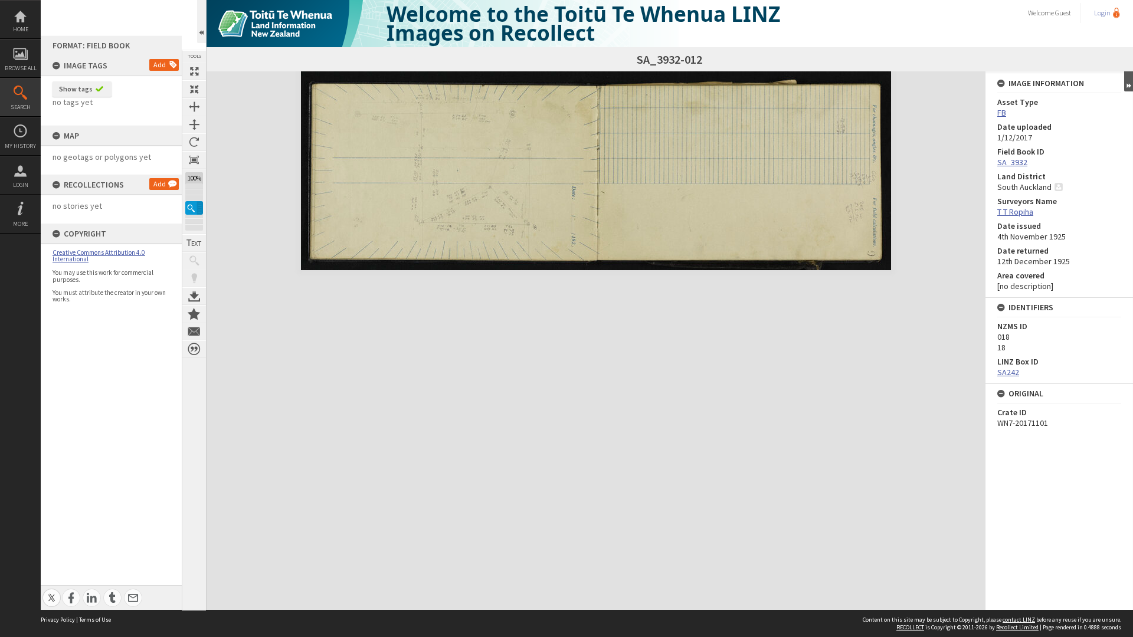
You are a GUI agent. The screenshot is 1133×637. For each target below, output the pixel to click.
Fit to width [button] (194, 107)
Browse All (21, 68)
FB (1001, 112)
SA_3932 (1012, 162)
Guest (1063, 12)
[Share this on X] (51, 591)
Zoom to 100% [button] (194, 160)
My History (20, 146)
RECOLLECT (910, 627)
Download (194, 296)
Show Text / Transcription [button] (194, 243)
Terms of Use (95, 619)
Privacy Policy (58, 619)
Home (20, 29)
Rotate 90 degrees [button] (194, 142)
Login (20, 185)
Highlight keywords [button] (194, 278)
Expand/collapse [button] (1128, 81)
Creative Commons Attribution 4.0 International (99, 255)
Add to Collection (194, 314)
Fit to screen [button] (194, 89)
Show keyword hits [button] (194, 261)
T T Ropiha (1015, 211)
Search (21, 107)
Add (159, 64)
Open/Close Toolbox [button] (201, 21)
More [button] (20, 224)
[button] (194, 208)
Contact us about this (194, 331)
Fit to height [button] (194, 124)
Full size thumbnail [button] (194, 71)
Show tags (76, 88)
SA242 (1008, 372)
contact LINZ (1019, 619)
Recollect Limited (1017, 627)
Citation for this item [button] (194, 349)
